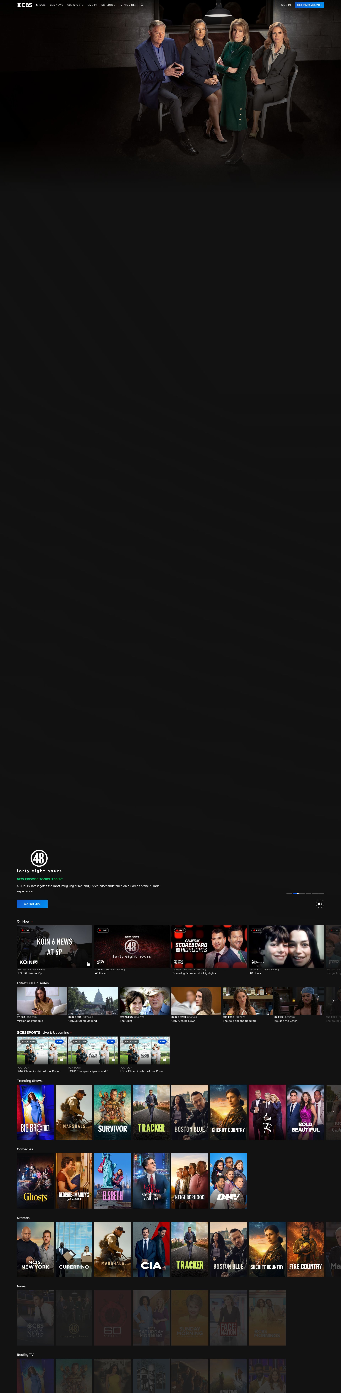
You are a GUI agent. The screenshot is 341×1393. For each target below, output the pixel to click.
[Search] (142, 5)
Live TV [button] (92, 5)
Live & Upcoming (55, 1032)
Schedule (108, 5)
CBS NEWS (56, 5)
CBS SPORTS (75, 5)
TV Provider (127, 5)
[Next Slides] (332, 1055)
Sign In (286, 5)
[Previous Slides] (8, 1055)
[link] (309, 5)
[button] (54, 952)
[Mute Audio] (320, 904)
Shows (41, 5)
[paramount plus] (24, 5)
